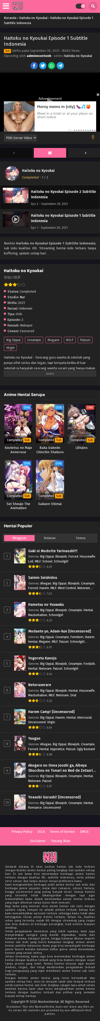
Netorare (83, 588)
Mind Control (67, 588)
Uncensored (37, 722)
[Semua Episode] (50, 153)
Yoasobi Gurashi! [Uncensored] (54, 797)
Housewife (87, 556)
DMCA (84, 832)
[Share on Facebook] (34, 66)
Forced (73, 556)
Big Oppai (13, 340)
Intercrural (84, 717)
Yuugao (34, 738)
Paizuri (85, 340)
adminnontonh (39, 56)
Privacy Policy (22, 832)
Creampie (34, 340)
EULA (41, 832)
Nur (22, 297)
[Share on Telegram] (61, 66)
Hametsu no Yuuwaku (46, 604)
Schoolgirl (61, 561)
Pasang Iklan (60, 841)
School (47, 561)
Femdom (77, 637)
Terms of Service (62, 832)
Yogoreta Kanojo (42, 658)
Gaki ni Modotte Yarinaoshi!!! (52, 551)
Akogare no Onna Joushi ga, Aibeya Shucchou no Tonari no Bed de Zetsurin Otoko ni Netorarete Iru (61, 768)
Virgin (10, 348)
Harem (44, 588)
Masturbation (37, 615)
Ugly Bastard (86, 749)
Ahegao (45, 583)
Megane (53, 340)
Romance (35, 807)
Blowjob (61, 556)
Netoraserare (39, 685)
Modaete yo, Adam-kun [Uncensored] (59, 631)
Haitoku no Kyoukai (78, 56)
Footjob (89, 664)
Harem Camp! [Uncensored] (51, 712)
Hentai (88, 610)
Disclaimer (38, 841)
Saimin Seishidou (42, 578)
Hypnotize (57, 749)
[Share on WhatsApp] (52, 66)
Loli (30, 561)
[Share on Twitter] (43, 66)
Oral (73, 695)
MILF (69, 340)
